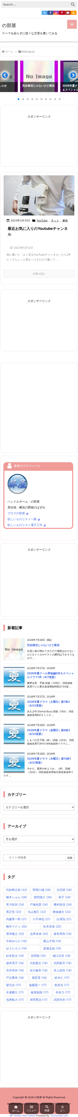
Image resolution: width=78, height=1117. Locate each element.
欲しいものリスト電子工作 (24, 525)
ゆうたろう (16, 948)
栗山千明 (52, 941)
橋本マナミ (16, 926)
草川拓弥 (15, 904)
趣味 (65, 220)
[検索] (73, 4)
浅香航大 (15, 999)
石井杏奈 (15, 970)
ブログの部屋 (16, 513)
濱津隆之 (15, 933)
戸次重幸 (15, 977)
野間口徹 (42, 890)
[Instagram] (56, 13)
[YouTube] (68, 13)
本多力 (63, 992)
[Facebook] (50, 13)
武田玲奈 (62, 999)
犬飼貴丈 (39, 963)
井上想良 (63, 970)
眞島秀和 (63, 933)
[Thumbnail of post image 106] (39, 195)
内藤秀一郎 (16, 919)
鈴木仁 (62, 977)
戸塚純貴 (39, 904)
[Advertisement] (39, 138)
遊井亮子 (15, 963)
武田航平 (63, 963)
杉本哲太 (15, 955)
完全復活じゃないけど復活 (43, 645)
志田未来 (39, 933)
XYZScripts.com (59, 1115)
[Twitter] (44, 13)
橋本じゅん (16, 897)
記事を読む (39, 273)
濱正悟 (13, 912)
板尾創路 (39, 992)
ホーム (9, 51)
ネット (55, 220)
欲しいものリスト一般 (22, 519)
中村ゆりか (16, 941)
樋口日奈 (62, 955)
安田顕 (38, 955)
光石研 (64, 890)
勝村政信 (63, 904)
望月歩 (13, 985)
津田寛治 (38, 999)
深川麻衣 (39, 970)
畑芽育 (39, 977)
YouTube (42, 220)
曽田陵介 (43, 897)
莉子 (64, 897)
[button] (7, 77)
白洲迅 (64, 919)
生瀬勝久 (15, 992)
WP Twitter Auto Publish (23, 1115)
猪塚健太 (62, 912)
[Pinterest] (62, 13)
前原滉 (61, 985)
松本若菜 (52, 926)
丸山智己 (37, 912)
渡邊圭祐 (52, 948)
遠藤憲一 (38, 985)
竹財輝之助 (16, 890)
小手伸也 (41, 919)
